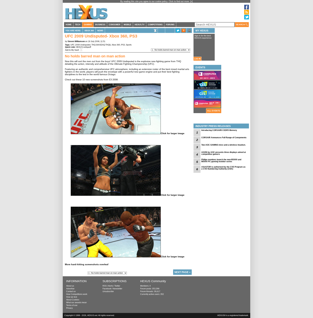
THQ (93, 45)
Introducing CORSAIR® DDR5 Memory (219, 130)
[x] (191, 1)
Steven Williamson (76, 41)
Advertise (70, 289)
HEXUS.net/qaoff (83, 47)
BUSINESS (100, 24)
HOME (69, 24)
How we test (71, 297)
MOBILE (127, 24)
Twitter (117, 286)
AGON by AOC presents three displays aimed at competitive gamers (223, 153)
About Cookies (72, 300)
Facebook (107, 289)
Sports (129, 45)
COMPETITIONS (155, 24)
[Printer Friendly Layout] (189, 31)
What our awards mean (76, 302)
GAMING (88, 24)
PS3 (123, 45)
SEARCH (241, 24)
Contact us (71, 291)
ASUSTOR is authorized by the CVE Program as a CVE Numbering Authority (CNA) (223, 168)
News (100, 31)
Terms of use (71, 305)
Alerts (110, 286)
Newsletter (117, 289)
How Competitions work (76, 294)
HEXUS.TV (139, 24)
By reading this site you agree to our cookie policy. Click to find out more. (155, 1)
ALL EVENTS (213, 111)
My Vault (75, 50)
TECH (77, 24)
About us (70, 286)
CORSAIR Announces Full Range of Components (223, 138)
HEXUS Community (153, 281)
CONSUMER (114, 24)
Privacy (69, 308)
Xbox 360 (89, 31)
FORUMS (170, 24)
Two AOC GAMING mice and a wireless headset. (223, 145)
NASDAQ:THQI (103, 45)
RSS (105, 286)
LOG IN (197, 59)
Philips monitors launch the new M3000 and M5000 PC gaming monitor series (221, 161)
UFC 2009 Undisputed (80, 45)
